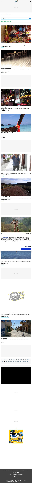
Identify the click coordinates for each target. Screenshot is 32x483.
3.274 (14, 359)
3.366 (2, 362)
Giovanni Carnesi (3, 71)
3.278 (23, 359)
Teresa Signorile (3, 174)
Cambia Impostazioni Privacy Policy (16, 472)
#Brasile (2, 342)
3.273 (11, 359)
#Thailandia (3, 137)
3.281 (2, 361)
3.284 (9, 361)
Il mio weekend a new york (6, 68)
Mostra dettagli (27, 246)
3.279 (25, 359)
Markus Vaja (3, 263)
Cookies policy (17, 470)
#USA (6, 72)
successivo (28, 362)
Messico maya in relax (5, 43)
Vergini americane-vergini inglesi (7, 312)
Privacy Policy (12, 470)
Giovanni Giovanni (4, 199)
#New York (2, 72)
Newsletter (27, 470)
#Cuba (2, 176)
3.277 (21, 359)
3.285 (11, 361)
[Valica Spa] (16, 478)
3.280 (28, 359)
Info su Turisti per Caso (6, 470)
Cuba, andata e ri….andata (6, 172)
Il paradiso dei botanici (5, 196)
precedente (4, 359)
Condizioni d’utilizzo (22, 470)
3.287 (16, 361)
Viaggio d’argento (4, 107)
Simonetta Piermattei (4, 46)
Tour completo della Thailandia (7, 132)
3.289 (20, 361)
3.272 (9, 359)
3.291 (25, 361)
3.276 (18, 359)
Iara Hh (2, 341)
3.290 (23, 361)
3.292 (27, 361)
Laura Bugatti (3, 110)
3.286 (13, 361)
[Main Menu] (1, 1)
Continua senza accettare (28, 233)
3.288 (18, 361)
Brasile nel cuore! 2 (4, 338)
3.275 (16, 359)
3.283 (6, 361)
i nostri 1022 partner (5, 237)
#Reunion (2, 200)
